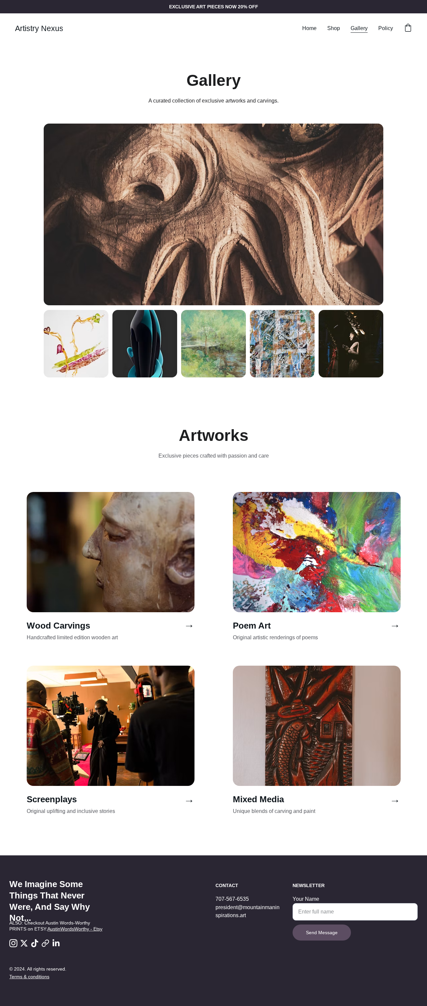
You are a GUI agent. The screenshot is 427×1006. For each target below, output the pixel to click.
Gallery (359, 28)
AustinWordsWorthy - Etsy (74, 929)
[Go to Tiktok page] (35, 943)
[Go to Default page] (45, 943)
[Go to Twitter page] (24, 943)
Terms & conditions (29, 976)
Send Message (322, 932)
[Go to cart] (408, 28)
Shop (333, 28)
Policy (385, 28)
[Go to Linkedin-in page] (56, 943)
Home (309, 28)
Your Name (306, 899)
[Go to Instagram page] (13, 943)
